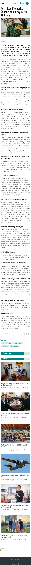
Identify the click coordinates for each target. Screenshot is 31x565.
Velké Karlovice (14, 346)
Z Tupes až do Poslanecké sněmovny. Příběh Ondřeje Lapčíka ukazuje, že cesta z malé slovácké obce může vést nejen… (15, 419)
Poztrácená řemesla (6, 343)
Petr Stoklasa (5, 346)
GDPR (12, 559)
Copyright (17, 559)
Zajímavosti (13, 38)
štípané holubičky (18, 343)
